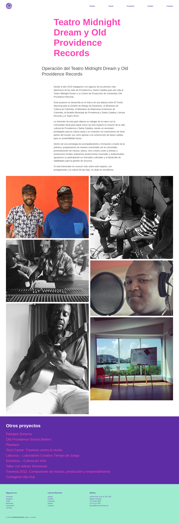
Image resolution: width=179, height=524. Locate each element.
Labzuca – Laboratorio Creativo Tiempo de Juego (42, 455)
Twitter (8, 501)
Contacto (170, 6)
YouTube (9, 508)
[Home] (9, 6)
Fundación (130, 6)
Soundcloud (10, 505)
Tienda (110, 6)
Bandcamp (9, 503)
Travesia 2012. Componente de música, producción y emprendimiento (58, 471)
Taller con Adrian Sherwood (26, 466)
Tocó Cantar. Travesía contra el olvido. (34, 450)
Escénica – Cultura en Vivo (26, 461)
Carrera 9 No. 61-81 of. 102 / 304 (100, 496)
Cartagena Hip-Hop (20, 477)
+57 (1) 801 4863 (95, 501)
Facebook (9, 496)
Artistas (92, 6)
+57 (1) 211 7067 (95, 503)
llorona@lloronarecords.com (99, 505)
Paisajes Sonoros (19, 434)
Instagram (9, 499)
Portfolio (50, 499)
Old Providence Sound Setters (28, 439)
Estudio (150, 6)
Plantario (12, 445)
